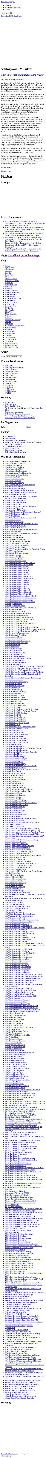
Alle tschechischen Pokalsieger (15, 1015)
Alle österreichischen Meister (15, 1088)
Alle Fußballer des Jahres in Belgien (17, 570)
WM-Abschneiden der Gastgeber (16, 1351)
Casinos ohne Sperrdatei (17, 440)
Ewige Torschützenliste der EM (15, 1166)
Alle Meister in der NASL (14, 730)
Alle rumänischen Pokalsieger (15, 795)
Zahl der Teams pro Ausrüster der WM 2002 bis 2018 (23, 1380)
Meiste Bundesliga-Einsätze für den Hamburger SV (22, 1224)
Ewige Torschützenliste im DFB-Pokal (18, 1185)
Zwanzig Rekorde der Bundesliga (16, 1392)
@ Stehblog (9, 385)
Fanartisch (8, 287)
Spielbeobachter (10, 328)
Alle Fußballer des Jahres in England (17, 580)
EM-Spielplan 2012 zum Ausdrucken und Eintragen (22, 1140)
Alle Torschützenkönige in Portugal (17, 965)
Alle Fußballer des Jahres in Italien (16, 586)
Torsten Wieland (10, 339)
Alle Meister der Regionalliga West (17, 723)
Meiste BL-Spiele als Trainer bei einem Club (20, 1216)
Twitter (7, 9)
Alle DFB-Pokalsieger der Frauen (16, 514)
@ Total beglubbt (11, 381)
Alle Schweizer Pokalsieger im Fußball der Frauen (22, 822)
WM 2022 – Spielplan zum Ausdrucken (18, 1349)
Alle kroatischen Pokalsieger (14, 686)
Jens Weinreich (10, 304)
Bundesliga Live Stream (13, 406)
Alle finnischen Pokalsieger (14, 557)
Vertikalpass (9, 341)
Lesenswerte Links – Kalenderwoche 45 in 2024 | (22, 243)
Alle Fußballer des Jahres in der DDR (18, 574)
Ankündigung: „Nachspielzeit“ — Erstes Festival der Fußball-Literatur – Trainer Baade (23, 250)
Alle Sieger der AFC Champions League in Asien (22, 828)
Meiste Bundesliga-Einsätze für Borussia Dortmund (22, 1220)
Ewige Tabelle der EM (12, 1156)
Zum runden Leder (11, 347)
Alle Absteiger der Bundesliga (15, 463)
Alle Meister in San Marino (14, 732)
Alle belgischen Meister (13, 477)
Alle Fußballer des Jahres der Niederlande (19, 565)
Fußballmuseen (10, 296)
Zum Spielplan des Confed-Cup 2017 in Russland (22, 1384)
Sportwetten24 (10, 436)
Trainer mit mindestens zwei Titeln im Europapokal (22, 1337)
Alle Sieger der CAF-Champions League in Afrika (22, 834)
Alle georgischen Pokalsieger (15, 611)
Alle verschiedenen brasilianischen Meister (19, 1052)
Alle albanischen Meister (13, 465)
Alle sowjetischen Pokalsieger (15, 887)
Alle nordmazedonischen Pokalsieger (17, 760)
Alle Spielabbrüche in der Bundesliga (17, 892)
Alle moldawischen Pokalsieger (15, 738)
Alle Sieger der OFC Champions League (19, 851)
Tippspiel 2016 (10, 1328)
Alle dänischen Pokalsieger (14, 522)
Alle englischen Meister (13, 531)
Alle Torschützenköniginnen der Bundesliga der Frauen (24, 976)
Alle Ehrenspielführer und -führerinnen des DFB (21, 524)
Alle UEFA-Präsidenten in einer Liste (17, 1035)
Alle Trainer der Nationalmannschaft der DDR (20, 996)
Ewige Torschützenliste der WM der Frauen (20, 1175)
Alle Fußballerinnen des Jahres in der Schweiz (20, 596)
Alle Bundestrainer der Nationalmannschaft (19, 490)
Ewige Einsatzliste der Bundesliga (16, 1144)
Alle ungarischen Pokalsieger (15, 1045)
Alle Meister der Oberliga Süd (15, 719)
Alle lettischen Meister (12, 688)
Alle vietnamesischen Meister (15, 1054)
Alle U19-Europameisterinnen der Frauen (19, 1027)
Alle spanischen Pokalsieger (14, 891)
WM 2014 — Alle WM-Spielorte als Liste (19, 1347)
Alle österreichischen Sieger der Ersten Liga (20, 1095)
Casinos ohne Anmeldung (14, 412)
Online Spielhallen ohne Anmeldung (17, 414)
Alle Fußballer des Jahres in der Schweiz (19, 576)
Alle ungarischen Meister (13, 1043)
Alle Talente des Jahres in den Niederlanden (20, 914)
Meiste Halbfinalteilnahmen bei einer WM (19, 1254)
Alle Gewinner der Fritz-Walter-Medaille (19, 617)
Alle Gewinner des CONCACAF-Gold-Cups (20, 623)
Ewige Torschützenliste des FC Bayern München (21, 1177)
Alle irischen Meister (12, 647)
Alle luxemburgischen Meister (15, 697)
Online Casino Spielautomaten (15, 452)
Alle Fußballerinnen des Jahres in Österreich (20, 602)
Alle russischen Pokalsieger (14, 799)
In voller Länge (10, 300)
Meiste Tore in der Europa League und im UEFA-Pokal (24, 1279)
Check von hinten (11, 279)
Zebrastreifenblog (11, 345)
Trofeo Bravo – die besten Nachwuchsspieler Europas (23, 1341)
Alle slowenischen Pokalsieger (15, 883)
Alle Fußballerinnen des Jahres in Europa (19, 600)
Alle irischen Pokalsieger (13, 649)
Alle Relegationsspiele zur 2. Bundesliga (19, 789)
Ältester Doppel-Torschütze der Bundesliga (19, 1398)
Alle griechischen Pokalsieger (15, 639)
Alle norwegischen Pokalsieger (15, 764)
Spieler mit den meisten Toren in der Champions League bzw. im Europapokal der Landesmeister (24, 1323)
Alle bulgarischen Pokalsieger (15, 489)
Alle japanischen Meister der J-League (18, 658)
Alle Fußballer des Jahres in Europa (17, 582)
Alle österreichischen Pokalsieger (16, 1092)
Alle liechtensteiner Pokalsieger (15, 691)
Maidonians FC (6, 167)
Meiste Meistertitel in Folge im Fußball (18, 1257)
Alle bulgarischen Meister (13, 487)
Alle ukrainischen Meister (13, 1039)
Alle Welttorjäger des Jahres (14, 1078)
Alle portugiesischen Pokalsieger (16, 787)
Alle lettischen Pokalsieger (14, 690)
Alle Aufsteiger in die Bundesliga (16, 475)
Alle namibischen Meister (13, 744)
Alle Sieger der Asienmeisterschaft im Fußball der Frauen (24, 832)
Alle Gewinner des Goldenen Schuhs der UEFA (21, 631)
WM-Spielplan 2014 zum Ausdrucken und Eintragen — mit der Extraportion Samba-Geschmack (24, 1362)
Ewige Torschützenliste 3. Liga (15, 1162)
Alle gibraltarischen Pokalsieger (16, 635)
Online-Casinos (10, 404)
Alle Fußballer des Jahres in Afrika (17, 567)
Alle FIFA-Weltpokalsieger (14, 551)
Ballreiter (8, 273)
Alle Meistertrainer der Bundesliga (16, 734)
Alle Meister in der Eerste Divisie (16, 729)
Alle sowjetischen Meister (14, 885)
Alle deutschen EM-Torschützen (16, 502)
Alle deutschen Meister (13, 504)
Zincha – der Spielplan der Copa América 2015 (21, 1382)
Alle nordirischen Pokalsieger (15, 756)
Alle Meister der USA (12, 725)
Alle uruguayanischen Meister (15, 1047)
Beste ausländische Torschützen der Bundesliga (21, 1107)
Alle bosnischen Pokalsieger (14, 483)
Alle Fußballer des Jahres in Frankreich (18, 584)
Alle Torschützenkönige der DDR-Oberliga (19, 933)
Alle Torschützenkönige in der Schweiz (18, 957)
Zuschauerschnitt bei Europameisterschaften (20, 1386)
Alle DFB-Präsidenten (12, 516)
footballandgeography (12, 292)
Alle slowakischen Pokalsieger (15, 879)
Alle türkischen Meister (13, 1021)
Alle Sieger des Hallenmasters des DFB (18, 867)
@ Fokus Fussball (11, 377)
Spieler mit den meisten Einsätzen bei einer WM (21, 1318)
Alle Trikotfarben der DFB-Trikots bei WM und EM (22, 1010)
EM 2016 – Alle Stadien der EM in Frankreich (20, 1133)
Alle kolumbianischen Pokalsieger (16, 682)
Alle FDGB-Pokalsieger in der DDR (17, 541)
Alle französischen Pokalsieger (15, 561)
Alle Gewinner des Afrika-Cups (16, 621)
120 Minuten (9, 267)
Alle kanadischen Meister (13, 664)
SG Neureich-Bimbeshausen (14, 326)
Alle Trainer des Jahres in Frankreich (17, 1000)
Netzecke (8, 316)
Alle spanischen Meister (13, 889)
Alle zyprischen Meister (13, 1082)
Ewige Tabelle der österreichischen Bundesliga (21, 1160)
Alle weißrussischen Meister (14, 1060)
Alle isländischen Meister (13, 650)
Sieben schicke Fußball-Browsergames (18, 1314)
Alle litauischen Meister (13, 693)
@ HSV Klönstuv (11, 369)
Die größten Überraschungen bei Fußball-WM (20, 1115)
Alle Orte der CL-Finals (13, 771)
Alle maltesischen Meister (13, 701)
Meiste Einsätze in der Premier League (18, 1242)
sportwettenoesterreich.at (13, 444)
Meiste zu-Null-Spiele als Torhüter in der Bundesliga (23, 1283)
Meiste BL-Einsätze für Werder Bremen (18, 1214)
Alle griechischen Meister (13, 637)
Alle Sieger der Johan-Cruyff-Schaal (17, 848)
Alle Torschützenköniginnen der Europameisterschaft (23, 978)
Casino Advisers (10, 438)
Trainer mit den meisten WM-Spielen (17, 1335)
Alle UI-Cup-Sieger (12, 1037)
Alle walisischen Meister (13, 1056)
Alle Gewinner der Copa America (16, 615)
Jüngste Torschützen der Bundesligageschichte (20, 1201)
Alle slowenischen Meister (14, 881)
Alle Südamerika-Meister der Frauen (17, 906)
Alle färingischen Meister (13, 604)
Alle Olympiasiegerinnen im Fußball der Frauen (21, 770)
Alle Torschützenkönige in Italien (16, 963)
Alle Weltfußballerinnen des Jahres (17, 1068)
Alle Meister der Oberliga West (15, 721)
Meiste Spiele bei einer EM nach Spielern (19, 1267)
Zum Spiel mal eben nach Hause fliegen (22, 74)
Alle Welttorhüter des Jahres (14, 1074)
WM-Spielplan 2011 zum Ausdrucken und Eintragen (23, 1359)
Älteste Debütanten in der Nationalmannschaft (20, 1396)
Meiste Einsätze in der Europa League (18, 1238)
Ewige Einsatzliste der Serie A (15, 1150)
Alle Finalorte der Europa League (16, 553)
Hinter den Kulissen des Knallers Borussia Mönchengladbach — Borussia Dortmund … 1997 (24, 234)
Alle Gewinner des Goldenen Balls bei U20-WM (21, 627)
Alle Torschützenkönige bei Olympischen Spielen (22, 920)
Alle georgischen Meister (13, 609)
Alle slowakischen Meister (14, 877)
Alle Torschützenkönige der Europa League (20, 937)
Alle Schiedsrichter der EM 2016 (16, 801)
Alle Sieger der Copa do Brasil (15, 842)
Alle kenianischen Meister (14, 680)
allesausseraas (9, 269)
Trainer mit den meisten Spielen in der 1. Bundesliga (22, 1334)
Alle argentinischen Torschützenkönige (18, 473)
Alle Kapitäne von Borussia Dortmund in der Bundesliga (24, 672)
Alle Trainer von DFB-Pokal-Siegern (17, 1004)
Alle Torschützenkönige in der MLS (17, 955)
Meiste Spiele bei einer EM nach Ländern (19, 1265)
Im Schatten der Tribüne (13, 298)
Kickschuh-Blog (10, 306)
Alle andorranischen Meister (14, 469)
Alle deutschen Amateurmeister (15, 500)
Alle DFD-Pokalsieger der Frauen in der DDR (20, 518)
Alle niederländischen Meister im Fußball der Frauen (23, 748)
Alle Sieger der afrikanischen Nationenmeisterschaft (22, 830)
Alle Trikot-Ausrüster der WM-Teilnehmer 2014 (21, 1008)
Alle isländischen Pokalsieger (15, 652)
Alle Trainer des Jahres (13, 998)
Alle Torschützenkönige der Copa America (19, 931)
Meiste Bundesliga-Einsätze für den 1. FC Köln (21, 1222)
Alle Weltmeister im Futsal (14, 1072)
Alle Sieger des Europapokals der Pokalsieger (20, 863)
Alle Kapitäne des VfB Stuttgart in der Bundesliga (22, 670)
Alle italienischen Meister (13, 654)
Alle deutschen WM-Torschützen (16, 510)
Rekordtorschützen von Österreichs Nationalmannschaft (24, 1300)
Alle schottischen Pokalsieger (15, 811)
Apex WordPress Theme (9, 1454)
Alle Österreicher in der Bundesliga (17, 1086)
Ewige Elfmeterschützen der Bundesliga (18, 1152)
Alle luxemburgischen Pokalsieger (16, 699)
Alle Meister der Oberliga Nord (15, 717)
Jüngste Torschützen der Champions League (20, 1203)
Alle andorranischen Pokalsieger (16, 471)
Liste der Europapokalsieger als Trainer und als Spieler (23, 1209)
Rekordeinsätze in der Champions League (19, 1294)
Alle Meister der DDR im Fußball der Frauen (20, 711)
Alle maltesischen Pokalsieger (15, 703)
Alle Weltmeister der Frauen (14, 1070)
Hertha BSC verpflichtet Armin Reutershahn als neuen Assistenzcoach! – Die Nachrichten (23, 238)
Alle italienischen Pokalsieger (15, 656)
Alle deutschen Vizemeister (14, 508)
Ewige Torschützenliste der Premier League (20, 1170)
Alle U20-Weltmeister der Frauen (16, 1031)
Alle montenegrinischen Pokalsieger (17, 742)
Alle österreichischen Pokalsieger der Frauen (20, 1093)
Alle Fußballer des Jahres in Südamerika (18, 592)
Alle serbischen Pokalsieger (14, 826)
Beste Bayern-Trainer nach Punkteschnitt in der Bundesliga (25, 1109)
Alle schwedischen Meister (14, 812)
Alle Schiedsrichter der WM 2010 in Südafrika (21, 803)
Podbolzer (8, 318)
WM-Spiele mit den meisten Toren (16, 1353)
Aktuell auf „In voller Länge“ (24, 255)
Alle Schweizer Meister (13, 816)
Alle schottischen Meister (13, 809)
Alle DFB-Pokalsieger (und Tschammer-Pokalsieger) (23, 512)
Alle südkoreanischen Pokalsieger (16, 908)
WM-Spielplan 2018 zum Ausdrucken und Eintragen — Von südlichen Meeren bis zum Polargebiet (24, 1370)
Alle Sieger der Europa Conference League (19, 846)
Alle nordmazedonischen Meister (16, 758)
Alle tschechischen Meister (14, 1013)
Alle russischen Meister (13, 797)
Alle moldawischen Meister (14, 736)
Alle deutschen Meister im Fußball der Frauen (20, 506)
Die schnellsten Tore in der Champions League (21, 1125)
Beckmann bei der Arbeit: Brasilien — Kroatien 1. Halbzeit (25, 1101)
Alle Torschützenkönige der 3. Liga (17, 924)
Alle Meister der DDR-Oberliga (16, 713)
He (14, 150)
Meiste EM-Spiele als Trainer (15, 1250)
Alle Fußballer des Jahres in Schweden (18, 590)
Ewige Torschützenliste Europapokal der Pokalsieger (23, 1183)
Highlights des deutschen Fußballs (16, 1195)
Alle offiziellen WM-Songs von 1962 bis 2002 (20, 766)
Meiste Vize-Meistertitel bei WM (16, 1281)
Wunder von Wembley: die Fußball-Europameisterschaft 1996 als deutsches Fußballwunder (24, 1373)
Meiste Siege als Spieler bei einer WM (18, 1261)
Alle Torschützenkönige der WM (16, 941)
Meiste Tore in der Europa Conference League (20, 1277)
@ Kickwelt (9, 375)
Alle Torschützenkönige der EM (16, 935)
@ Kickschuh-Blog (11, 373)
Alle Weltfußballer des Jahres (15, 1066)
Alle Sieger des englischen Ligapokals (18, 861)
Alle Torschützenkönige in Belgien (17, 951)
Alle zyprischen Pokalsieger (14, 1084)
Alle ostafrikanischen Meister (15, 773)
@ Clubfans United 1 (12, 371)
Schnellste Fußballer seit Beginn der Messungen (21, 1302)
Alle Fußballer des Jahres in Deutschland (19, 578)
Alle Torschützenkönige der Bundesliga (18, 926)
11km (7, 265)
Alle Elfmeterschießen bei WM (15, 528)
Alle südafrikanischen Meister (15, 904)
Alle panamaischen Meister (14, 775)
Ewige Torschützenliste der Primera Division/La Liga (23, 1172)
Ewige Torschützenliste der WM (16, 1173)
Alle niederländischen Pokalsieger (16, 750)
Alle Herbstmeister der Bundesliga (16, 643)
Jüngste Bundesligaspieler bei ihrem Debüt (19, 1199)
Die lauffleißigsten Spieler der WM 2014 (19, 1121)
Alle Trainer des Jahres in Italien (16, 1002)
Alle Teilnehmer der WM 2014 (15, 918)
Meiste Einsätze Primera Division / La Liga (19, 1248)
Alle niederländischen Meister (15, 746)
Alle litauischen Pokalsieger (14, 695)
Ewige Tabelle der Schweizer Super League (20, 1158)
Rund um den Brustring (13, 320)
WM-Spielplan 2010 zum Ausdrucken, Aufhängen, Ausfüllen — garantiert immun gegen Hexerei (22, 1356)
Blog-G (7, 277)
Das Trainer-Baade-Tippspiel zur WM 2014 (20, 1111)
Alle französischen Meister (14, 559)
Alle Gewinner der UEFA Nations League (19, 619)
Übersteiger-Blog (11, 343)
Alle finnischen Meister (13, 555)
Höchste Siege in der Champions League (19, 1197)
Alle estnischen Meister (13, 535)
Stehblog (8, 335)
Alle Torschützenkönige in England (17, 959)
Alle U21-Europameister (13, 1033)
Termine (8, 5)
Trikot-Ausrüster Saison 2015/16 (16, 1339)
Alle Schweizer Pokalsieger (14, 820)
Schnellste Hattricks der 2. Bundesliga (18, 1304)
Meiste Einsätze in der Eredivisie (16, 1236)
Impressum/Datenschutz (13, 7)
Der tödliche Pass (11, 285)
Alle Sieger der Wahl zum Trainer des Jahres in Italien (23, 855)
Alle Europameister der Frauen (15, 539)
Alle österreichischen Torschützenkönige (19, 1097)
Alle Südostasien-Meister (13, 910)
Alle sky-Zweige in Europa (14, 875)
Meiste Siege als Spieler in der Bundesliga (19, 1263)
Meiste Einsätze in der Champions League (19, 1234)
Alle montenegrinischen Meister (16, 740)
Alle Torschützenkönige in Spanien (17, 971)
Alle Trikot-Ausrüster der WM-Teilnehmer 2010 (21, 1006)
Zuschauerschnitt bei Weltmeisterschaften (19, 1388)
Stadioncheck (9, 331)
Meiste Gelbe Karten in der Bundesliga (18, 1252)
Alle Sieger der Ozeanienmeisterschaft (18, 853)
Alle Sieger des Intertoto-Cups (15, 869)
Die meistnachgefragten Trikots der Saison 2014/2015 (23, 1123)
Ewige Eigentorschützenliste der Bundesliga (20, 1142)
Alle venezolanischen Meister (15, 1051)
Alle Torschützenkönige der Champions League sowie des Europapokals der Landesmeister (25, 929)
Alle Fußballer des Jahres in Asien (16, 569)
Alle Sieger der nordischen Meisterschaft (19, 850)
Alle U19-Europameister (13, 1025)
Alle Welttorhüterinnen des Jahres (16, 1076)
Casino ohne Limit (18, 416)
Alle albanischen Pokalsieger (15, 467)
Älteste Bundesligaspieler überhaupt (17, 1394)
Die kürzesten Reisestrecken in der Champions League (23, 1119)
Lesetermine (34, 251)
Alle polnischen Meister (13, 781)
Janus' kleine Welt (11, 302)
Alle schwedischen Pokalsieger (15, 814)
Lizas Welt (8, 312)
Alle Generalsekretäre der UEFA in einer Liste (20, 608)
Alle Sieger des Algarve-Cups (15, 857)
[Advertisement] (23, 41)
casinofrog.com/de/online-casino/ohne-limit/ (20, 418)
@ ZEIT (8, 393)
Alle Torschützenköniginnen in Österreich (19, 988)
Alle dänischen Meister (13, 520)
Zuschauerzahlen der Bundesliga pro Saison (20, 1390)
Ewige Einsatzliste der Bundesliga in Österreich (21, 1146)
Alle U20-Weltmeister (12, 1029)
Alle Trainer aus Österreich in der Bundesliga (20, 990)
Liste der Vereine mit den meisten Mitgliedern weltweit (23, 1213)
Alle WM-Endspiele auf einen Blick (17, 1080)
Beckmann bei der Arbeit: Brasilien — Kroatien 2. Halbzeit (25, 1103)
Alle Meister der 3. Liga (13, 707)
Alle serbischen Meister (13, 824)
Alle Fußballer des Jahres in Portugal (17, 588)
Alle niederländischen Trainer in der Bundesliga (21, 752)
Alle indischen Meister (12, 645)
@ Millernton (9, 389)
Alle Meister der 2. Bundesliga (15, 705)
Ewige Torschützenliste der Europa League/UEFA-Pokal (24, 1168)
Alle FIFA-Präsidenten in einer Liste (17, 545)
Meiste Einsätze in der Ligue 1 (15, 1240)
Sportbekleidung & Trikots (14, 446)
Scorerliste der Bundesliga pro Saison (17, 1310)
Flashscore (8, 288)
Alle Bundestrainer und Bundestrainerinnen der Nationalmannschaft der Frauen (21, 493)
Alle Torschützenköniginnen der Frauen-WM (20, 980)
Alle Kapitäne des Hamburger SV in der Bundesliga (22, 668)
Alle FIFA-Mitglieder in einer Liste (17, 543)
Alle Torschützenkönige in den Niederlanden (20, 953)
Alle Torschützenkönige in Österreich (17, 972)
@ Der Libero (10, 379)
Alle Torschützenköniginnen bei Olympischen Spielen (23, 974)
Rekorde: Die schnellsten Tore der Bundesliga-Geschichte (24, 1293)
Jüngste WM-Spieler (12, 1205)
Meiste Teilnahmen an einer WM (16, 1269)
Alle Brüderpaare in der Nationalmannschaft (20, 485)
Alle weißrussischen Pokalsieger (16, 1062)
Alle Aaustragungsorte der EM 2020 (17, 461)
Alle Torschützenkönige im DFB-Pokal (18, 949)
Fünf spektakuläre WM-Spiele (15, 1191)
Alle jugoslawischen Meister (14, 660)
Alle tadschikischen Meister (14, 912)
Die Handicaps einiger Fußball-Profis (17, 1117)
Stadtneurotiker (10, 333)
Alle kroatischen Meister (13, 684)
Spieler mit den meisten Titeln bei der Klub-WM (21, 1320)
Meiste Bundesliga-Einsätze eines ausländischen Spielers (24, 1218)
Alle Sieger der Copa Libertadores (16, 844)
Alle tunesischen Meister (13, 1017)
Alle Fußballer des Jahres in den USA (18, 572)
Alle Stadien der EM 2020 (14, 902)
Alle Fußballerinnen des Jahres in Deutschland (20, 598)
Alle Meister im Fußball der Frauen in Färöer (20, 727)
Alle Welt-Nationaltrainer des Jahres (17, 1064)
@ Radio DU (9, 383)
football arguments (11, 290)
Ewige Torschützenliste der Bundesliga (18, 1164)
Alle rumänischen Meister (13, 793)
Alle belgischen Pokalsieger (14, 479)
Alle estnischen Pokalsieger (14, 537)
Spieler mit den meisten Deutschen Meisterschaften (22, 1316)
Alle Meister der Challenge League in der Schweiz (22, 709)
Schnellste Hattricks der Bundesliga (17, 1306)
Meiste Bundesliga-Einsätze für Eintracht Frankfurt (22, 1226)
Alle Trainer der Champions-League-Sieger (19, 994)
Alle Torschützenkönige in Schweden (17, 969)
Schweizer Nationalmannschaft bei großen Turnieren (23, 1308)
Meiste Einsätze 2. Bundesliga (15, 1228)
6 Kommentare (6, 171)
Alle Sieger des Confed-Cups (15, 859)
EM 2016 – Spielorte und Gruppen (17, 1134)
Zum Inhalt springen (8, 2)
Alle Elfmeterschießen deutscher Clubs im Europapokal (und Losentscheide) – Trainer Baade (24, 228)
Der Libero (9, 283)
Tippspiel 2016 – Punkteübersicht (16, 1330)
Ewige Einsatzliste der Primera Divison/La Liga (21, 1148)
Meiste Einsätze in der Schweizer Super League (21, 1244)
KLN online (9, 308)
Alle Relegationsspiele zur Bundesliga (18, 791)
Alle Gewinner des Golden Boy (16, 625)
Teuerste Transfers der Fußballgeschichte (19, 1326)
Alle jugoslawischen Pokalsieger (16, 662)
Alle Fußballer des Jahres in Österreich (18, 594)
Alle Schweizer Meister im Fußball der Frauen (20, 818)
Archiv (3, 356)
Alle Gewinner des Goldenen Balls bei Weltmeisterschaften (25, 629)
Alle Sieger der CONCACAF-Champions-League (22, 840)
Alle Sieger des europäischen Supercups (18, 865)
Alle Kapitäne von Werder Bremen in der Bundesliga (23, 678)
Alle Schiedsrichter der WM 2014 (16, 805)
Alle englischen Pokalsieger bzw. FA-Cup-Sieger (21, 533)
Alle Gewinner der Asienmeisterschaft (18, 613)
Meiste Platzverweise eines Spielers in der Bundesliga (23, 1259)
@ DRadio (9, 366)
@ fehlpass (9, 387)
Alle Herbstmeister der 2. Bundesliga (17, 641)
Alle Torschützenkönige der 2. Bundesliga (19, 922)
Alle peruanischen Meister (14, 777)
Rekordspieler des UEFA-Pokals (16, 1298)
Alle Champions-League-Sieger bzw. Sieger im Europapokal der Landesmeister (21, 497)
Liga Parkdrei (9, 310)
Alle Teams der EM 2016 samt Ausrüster (19, 916)
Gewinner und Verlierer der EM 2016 (17, 1193)
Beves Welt (9, 275)
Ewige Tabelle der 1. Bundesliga (16, 1154)
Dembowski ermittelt (12, 281)
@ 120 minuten (10, 391)
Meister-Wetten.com (12, 448)
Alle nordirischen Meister (13, 754)
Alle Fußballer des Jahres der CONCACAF (20, 563)
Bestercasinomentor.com (13, 450)
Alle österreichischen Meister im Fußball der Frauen (22, 1090)
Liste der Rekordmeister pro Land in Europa (20, 1211)
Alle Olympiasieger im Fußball (15, 768)
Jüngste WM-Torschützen (13, 1207)
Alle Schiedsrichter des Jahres (15, 807)
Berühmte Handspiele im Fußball (16, 1105)
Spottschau (9, 329)
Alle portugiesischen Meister (14, 785)
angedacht (8, 271)
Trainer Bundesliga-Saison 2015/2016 (18, 1332)
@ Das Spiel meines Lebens (14, 368)
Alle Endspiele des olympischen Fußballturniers (21, 529)
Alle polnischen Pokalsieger (14, 783)
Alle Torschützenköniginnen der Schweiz (19, 982)
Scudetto (8, 322)
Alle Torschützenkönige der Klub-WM (18, 939)
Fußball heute (9, 402)
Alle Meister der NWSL (13, 715)
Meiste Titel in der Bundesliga (15, 1271)
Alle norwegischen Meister (14, 762)
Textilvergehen (10, 337)
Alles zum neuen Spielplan (14, 1099)
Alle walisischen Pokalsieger (14, 1058)
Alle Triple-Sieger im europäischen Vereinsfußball (22, 1012)
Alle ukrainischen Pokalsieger (15, 1041)
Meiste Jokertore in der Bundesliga (17, 1255)
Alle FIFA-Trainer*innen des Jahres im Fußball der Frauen (25, 549)
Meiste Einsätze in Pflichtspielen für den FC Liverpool (23, 1246)
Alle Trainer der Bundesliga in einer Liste (19, 992)
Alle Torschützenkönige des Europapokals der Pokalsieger (25, 943)
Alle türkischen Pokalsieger (14, 1023)
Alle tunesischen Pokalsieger (14, 1019)
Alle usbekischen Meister (13, 1049)
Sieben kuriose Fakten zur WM (15, 1312)
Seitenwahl (9, 324)
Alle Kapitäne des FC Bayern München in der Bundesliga (24, 666)
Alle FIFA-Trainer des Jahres (15, 547)
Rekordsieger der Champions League (17, 1296)
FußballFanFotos (11, 294)
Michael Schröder (11, 314)
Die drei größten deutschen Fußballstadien (19, 1113)
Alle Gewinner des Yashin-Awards (17, 633)
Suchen (3, 427)
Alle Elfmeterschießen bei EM (15, 526)
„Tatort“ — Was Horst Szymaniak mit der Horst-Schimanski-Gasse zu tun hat (25, 224)
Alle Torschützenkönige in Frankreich (18, 961)
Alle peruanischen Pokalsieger (15, 779)
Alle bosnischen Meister (13, 481)
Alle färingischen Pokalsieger (15, 606)
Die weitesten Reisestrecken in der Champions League (23, 1127)
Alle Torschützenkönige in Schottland (18, 967)
